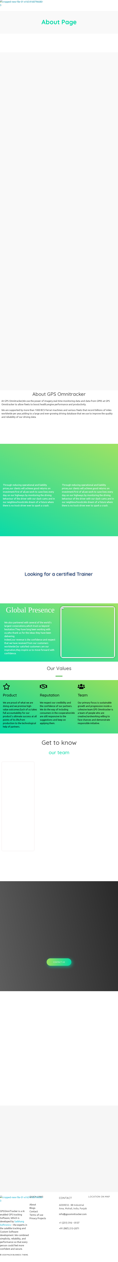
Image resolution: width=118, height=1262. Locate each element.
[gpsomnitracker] (21, 5)
